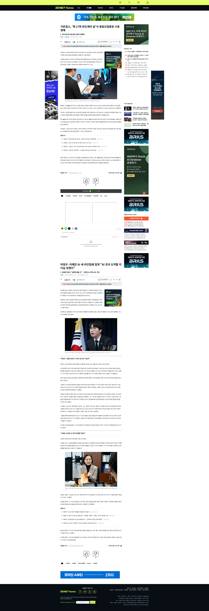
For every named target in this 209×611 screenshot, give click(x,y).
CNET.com (62, 598)
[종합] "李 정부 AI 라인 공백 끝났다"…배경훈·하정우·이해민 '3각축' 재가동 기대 (85, 516)
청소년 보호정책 (132, 590)
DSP (81, 196)
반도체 (75, 196)
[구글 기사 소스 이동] (103, 42)
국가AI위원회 (82, 563)
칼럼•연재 (134, 8)
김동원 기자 (67, 280)
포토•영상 (146, 8)
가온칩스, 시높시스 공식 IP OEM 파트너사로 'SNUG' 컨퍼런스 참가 (81, 146)
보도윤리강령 (146, 590)
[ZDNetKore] (67, 4)
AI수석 (89, 563)
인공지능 (100, 8)
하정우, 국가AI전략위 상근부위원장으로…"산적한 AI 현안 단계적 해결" (82, 519)
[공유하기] (111, 42)
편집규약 (112, 590)
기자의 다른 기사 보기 (114, 173)
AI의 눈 (111, 8)
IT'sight (122, 8)
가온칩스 (69, 196)
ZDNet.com (69, 598)
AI (101, 196)
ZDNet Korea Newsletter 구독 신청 (67, 602)
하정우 (68, 563)
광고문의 (134, 588)
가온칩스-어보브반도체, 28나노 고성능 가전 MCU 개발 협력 (79, 139)
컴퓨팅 (61, 275)
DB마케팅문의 (140, 588)
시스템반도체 (88, 196)
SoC (106, 196)
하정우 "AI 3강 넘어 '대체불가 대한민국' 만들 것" (76, 512)
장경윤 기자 (67, 42)
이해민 (74, 563)
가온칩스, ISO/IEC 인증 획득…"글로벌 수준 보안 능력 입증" (79, 150)
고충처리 (139, 590)
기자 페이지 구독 (81, 42)
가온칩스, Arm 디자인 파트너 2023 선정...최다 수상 (77, 143)
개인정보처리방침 (119, 590)
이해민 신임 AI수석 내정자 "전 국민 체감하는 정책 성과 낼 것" (80, 523)
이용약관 (126, 590)
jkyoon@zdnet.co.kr (75, 173)
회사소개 (129, 588)
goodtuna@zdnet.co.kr (76, 546)
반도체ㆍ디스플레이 (64, 37)
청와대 (95, 563)
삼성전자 (96, 196)
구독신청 (92, 602)
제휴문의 (147, 588)
